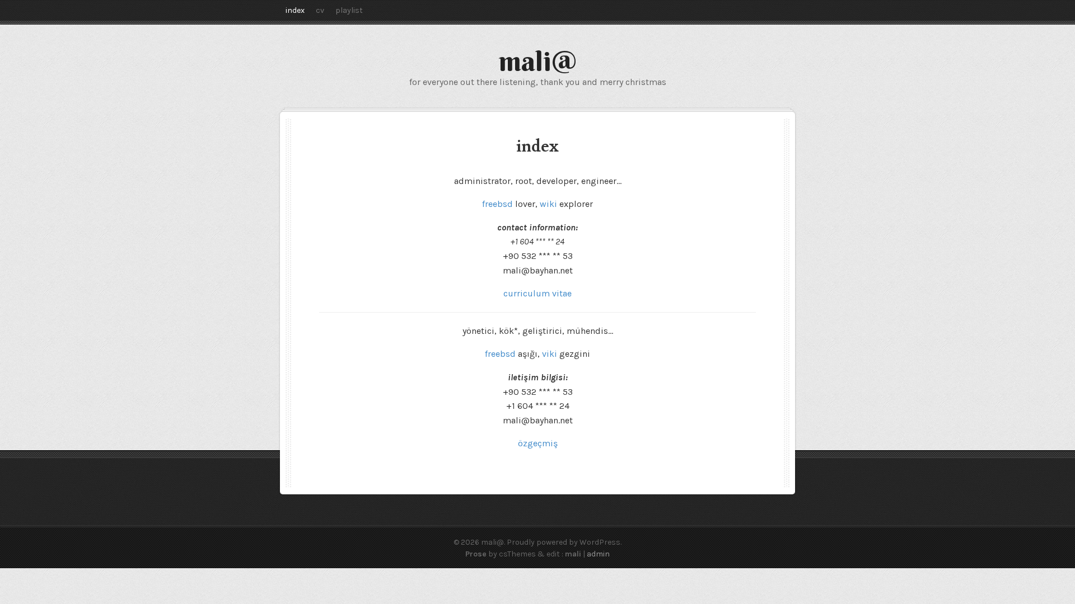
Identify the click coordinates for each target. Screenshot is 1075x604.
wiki (549, 204)
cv (320, 10)
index (295, 10)
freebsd (498, 204)
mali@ (538, 61)
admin (598, 554)
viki (549, 353)
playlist (349, 10)
